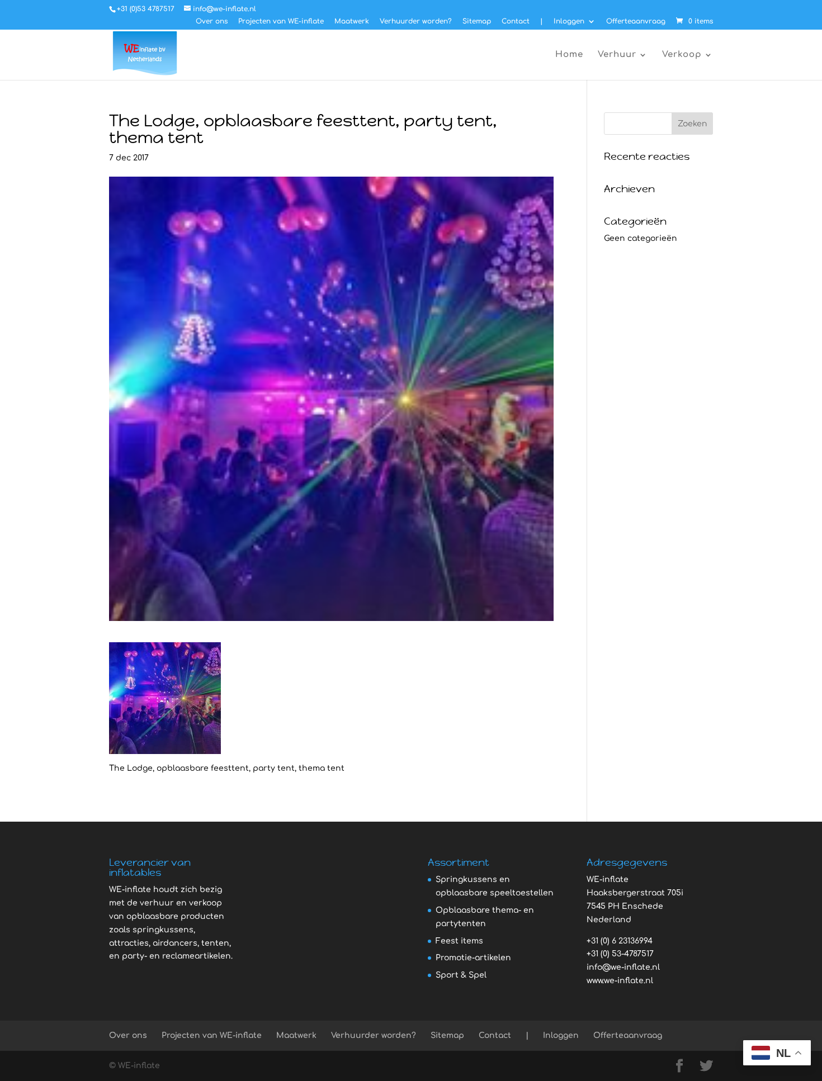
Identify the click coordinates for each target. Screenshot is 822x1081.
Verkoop (682, 55)
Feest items (459, 941)
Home (569, 55)
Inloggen (569, 21)
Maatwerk (351, 21)
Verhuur (617, 55)
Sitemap (476, 21)
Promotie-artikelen (473, 958)
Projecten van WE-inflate (281, 21)
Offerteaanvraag (635, 21)
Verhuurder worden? (416, 21)
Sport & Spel (461, 975)
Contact (516, 21)
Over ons (212, 21)
